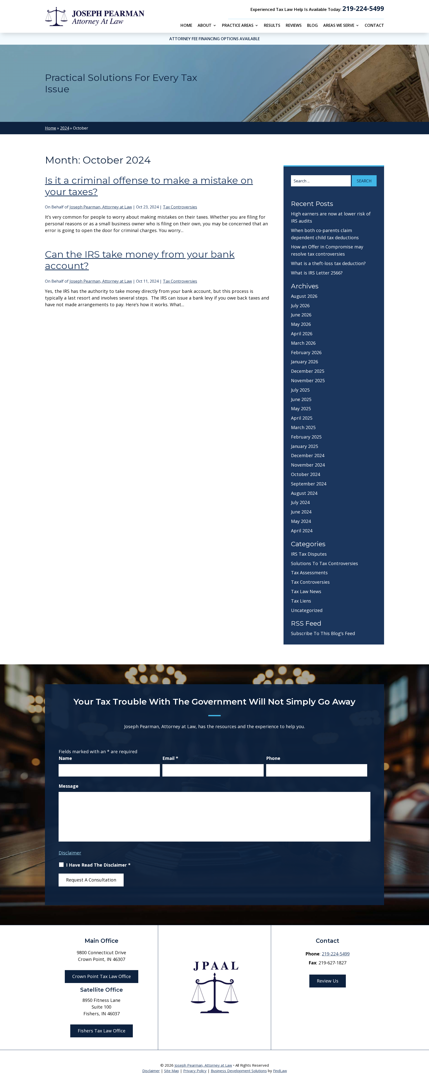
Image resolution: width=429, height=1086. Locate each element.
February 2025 (306, 437)
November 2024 (308, 465)
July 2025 (300, 390)
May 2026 (301, 324)
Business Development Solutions (239, 1070)
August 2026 (304, 296)
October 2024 (305, 474)
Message (68, 786)
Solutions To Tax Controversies (324, 563)
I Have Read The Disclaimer (98, 864)
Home (186, 26)
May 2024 (301, 521)
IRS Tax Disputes (309, 554)
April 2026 (301, 334)
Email (170, 758)
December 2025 (307, 371)
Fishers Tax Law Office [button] (101, 1031)
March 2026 (303, 343)
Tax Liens (301, 601)
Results (272, 26)
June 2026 (301, 315)
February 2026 (306, 352)
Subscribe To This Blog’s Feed (323, 633)
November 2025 (308, 380)
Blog (312, 26)
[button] (424, 1050)
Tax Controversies (180, 207)
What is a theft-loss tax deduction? (328, 263)
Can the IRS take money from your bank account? (140, 260)
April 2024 (301, 531)
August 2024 (304, 493)
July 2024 (300, 502)
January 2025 (304, 446)
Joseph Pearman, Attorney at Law (101, 207)
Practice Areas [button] (237, 26)
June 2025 (301, 399)
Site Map (171, 1070)
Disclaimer (70, 853)
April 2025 (301, 418)
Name (65, 758)
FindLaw (280, 1070)
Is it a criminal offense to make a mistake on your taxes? (149, 186)
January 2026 (304, 362)
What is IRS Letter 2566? (317, 273)
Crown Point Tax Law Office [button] (101, 976)
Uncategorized (306, 610)
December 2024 (307, 455)
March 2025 (303, 427)
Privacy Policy (195, 1070)
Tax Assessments (309, 573)
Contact (374, 26)
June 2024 (301, 512)
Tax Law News (306, 591)
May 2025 (301, 408)
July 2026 (300, 305)
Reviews (294, 26)
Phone (273, 758)
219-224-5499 (363, 8)
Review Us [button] (327, 981)
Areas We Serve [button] (338, 26)
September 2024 (308, 484)
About (205, 26)
